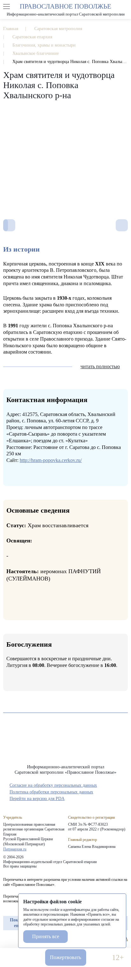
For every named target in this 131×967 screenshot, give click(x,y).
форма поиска (124, 6)
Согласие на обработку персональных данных (53, 785)
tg (18, 939)
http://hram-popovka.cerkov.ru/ (51, 460)
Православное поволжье (65, 9)
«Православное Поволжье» (65, 743)
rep (6, 939)
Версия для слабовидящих (99, 958)
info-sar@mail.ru (32, 958)
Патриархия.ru (14, 849)
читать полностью (100, 366)
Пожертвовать (65, 957)
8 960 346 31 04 (13, 958)
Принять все (45, 936)
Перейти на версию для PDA (37, 798)
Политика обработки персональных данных (51, 792)
